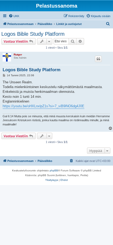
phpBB (54, 170)
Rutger (18, 54)
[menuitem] (14, 16)
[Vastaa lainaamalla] (98, 59)
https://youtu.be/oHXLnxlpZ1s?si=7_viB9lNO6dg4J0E (43, 106)
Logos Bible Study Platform (33, 34)
